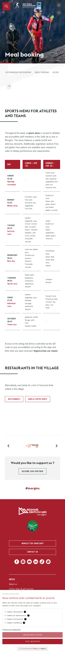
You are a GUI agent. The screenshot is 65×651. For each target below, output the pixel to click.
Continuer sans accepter (10, 593)
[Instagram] (24, 561)
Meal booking (42, 72)
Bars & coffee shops (37, 399)
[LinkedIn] (35, 561)
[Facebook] (18, 561)
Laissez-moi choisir (32, 635)
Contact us (32, 552)
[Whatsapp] (47, 561)
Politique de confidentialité (11, 629)
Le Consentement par (32, 648)
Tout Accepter (32, 641)
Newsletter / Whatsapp (33, 543)
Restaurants (14, 399)
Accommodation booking (18, 72)
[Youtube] (29, 561)
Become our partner (32, 471)
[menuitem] (32, 588)
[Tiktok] (41, 561)
